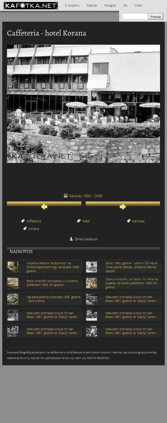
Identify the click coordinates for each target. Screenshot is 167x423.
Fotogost (110, 5)
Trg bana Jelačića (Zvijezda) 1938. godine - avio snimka (53, 299)
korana (33, 228)
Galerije (92, 5)
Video (138, 5)
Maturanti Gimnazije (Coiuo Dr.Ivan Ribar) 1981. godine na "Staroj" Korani (130, 299)
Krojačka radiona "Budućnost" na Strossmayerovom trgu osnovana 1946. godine (53, 267)
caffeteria (33, 221)
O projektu (72, 5)
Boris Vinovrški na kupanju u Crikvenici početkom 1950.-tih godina (52, 283)
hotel (86, 221)
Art (125, 5)
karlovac (138, 221)
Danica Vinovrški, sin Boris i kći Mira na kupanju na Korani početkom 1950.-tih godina (131, 283)
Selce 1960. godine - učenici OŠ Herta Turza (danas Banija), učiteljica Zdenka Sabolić (131, 267)
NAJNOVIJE (21, 251)
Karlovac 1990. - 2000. (86, 195)
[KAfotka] (30, 5)
